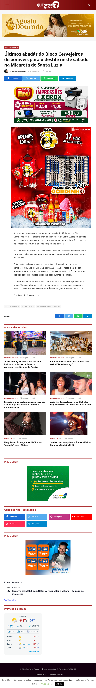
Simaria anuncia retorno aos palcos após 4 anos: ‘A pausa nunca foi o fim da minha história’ (24, 405)
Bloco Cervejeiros (12, 306)
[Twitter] (6, 99)
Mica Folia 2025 (28, 306)
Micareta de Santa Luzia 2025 (48, 306)
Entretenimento (11, 48)
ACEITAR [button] (59, 684)
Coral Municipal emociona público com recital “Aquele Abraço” (69, 363)
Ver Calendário (10, 600)
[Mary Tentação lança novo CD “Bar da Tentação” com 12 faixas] (25, 423)
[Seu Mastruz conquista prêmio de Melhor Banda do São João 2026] (71, 423)
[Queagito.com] (48, 5)
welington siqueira (18, 71)
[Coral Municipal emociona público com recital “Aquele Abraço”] (71, 343)
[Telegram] (6, 112)
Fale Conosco (41, 674)
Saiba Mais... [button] (46, 684)
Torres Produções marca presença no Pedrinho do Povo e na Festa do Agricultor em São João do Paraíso (22, 364)
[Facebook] (6, 92)
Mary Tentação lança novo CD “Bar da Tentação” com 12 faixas (23, 443)
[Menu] (7, 5)
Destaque (8, 438)
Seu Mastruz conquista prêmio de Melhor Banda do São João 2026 (70, 443)
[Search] (89, 5)
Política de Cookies (56, 674)
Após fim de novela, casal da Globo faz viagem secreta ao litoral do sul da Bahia (70, 403)
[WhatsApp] (6, 105)
